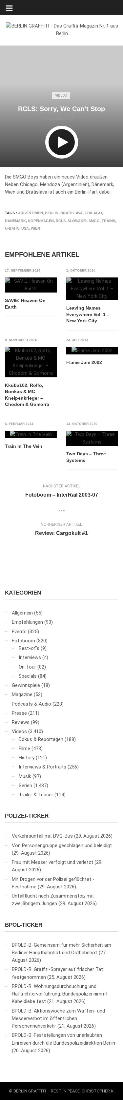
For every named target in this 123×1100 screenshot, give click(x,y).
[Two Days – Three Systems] (92, 438)
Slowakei (77, 221)
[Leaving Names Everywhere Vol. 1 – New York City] (92, 288)
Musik (25, 776)
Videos (61, 95)
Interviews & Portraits (42, 767)
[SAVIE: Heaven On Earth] (31, 285)
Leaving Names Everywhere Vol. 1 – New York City (88, 314)
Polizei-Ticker (27, 816)
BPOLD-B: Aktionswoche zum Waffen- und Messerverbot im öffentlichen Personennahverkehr (58, 1018)
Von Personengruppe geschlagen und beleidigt (62, 845)
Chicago (93, 213)
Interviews (30, 657)
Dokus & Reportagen (41, 739)
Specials (28, 676)
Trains (108, 221)
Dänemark (15, 221)
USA (25, 228)
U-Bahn (12, 228)
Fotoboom (23, 641)
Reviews (21, 722)
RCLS (61, 221)
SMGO (94, 221)
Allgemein (22, 613)
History (26, 758)
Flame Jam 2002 (84, 362)
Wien (35, 228)
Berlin (51, 213)
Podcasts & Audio (31, 704)
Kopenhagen (41, 221)
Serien (25, 785)
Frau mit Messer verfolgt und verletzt (52, 862)
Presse (19, 713)
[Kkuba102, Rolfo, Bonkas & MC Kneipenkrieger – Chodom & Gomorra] (31, 362)
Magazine (22, 694)
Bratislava (71, 213)
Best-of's (29, 648)
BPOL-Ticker (23, 925)
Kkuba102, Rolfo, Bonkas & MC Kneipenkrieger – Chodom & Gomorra (27, 395)
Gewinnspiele (26, 685)
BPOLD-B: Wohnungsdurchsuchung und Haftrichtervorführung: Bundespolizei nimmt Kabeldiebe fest (60, 994)
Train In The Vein (23, 446)
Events (19, 632)
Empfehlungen (27, 622)
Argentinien (30, 213)
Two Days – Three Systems (86, 457)
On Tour (27, 667)
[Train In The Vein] (31, 435)
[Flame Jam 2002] (92, 351)
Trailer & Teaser (36, 795)
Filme (24, 748)
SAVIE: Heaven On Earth (25, 304)
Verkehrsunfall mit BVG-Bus (42, 836)
